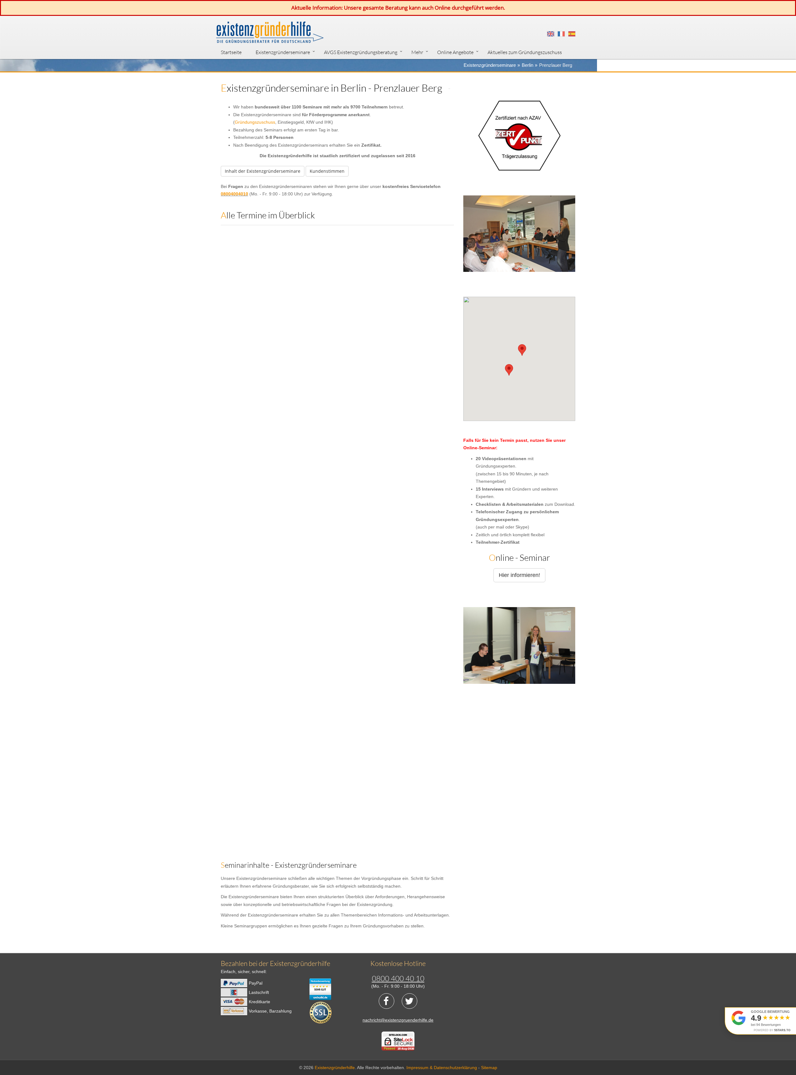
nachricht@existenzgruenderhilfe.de (398, 1020)
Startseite (231, 52)
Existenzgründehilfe (269, 33)
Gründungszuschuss (255, 122)
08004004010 (234, 193)
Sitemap (489, 1067)
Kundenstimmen (327, 171)
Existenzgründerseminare (283, 52)
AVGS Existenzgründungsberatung (360, 52)
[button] (509, 370)
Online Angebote (455, 52)
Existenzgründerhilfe (335, 1067)
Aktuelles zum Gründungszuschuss (525, 52)
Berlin (527, 65)
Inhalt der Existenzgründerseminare (262, 171)
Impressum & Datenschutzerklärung (441, 1067)
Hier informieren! (519, 575)
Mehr (417, 52)
